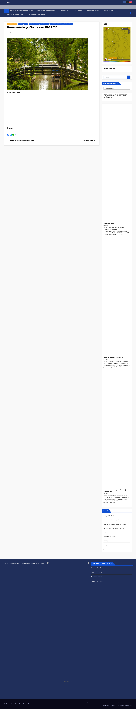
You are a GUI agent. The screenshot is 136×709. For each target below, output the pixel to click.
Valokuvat (78, 10)
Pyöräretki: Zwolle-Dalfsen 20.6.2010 (21, 140)
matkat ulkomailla (45, 23)
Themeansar (31, 703)
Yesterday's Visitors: (97, 576)
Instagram (106, 545)
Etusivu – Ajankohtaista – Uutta (22, 10)
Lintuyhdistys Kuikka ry (110, 516)
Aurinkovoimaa (108, 223)
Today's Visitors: (96, 572)
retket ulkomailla (68, 23)
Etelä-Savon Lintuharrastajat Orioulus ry (114, 524)
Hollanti (26, 23)
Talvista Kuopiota (89, 140)
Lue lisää (120, 234)
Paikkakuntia (109, 10)
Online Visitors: (95, 568)
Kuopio (118, 702)
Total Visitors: (95, 581)
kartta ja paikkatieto (34, 23)
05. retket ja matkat (12, 23)
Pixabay (105, 540)
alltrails (20, 23)
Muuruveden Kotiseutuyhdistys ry (112, 520)
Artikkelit (82, 702)
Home (76, 702)
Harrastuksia (65, 10)
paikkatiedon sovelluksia (56, 23)
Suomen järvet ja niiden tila (113, 357)
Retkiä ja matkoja (93, 10)
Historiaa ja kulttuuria (14, 15)
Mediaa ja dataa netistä (46, 10)
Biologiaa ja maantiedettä (38, 15)
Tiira (104, 532)
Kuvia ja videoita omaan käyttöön (124, 705)
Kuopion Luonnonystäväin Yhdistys (113, 528)
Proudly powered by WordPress (11, 703)
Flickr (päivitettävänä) (109, 536)
